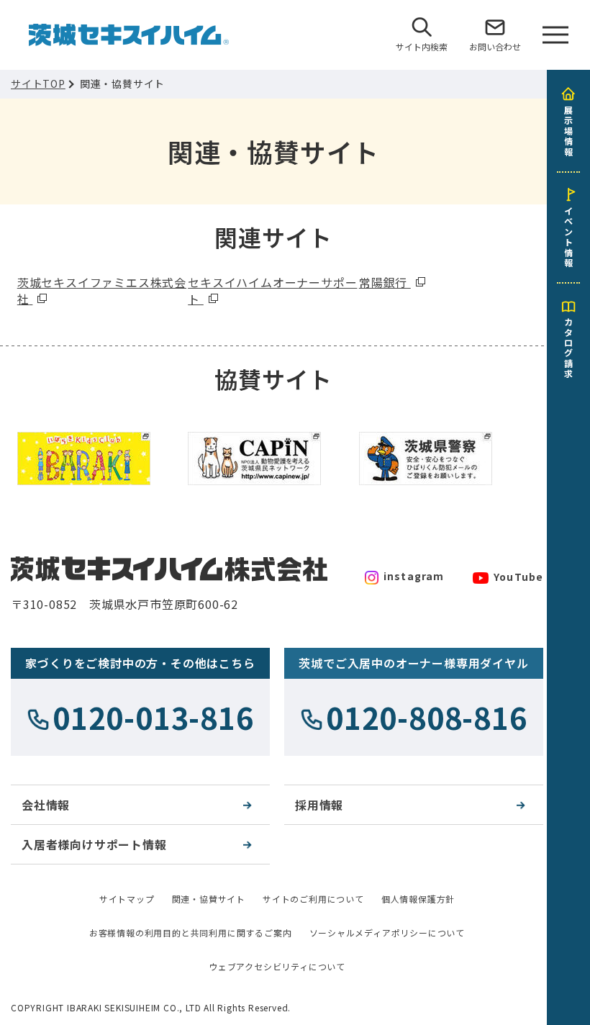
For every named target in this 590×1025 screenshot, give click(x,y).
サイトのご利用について (313, 899)
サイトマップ (127, 899)
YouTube (518, 576)
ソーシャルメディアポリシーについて (387, 932)
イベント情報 (568, 236)
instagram (414, 576)
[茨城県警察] (425, 435)
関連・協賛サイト (208, 899)
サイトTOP (38, 83)
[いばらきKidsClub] (83, 435)
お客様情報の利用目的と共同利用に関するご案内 (190, 932)
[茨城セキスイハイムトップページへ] (129, 31)
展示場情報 (568, 130)
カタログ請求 (568, 347)
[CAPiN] (254, 435)
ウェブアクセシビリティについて (277, 966)
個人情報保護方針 (418, 899)
